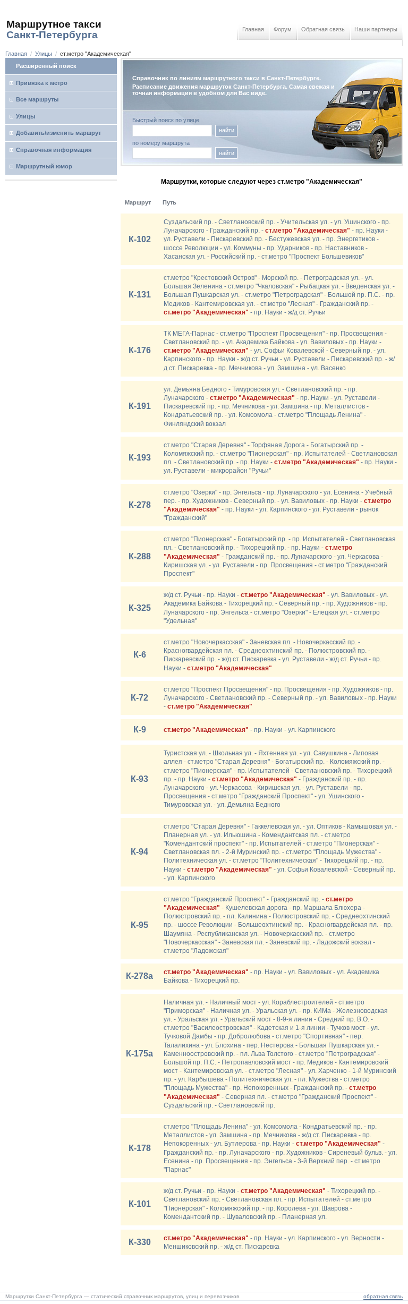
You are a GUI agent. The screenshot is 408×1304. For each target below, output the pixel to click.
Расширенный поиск (46, 66)
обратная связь (383, 1296)
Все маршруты (37, 99)
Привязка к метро (41, 83)
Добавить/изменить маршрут (58, 133)
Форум (283, 29)
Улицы (43, 53)
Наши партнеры (375, 29)
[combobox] (172, 153)
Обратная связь (323, 29)
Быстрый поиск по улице (165, 120)
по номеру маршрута (161, 143)
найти (226, 130)
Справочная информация (53, 150)
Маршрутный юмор (44, 166)
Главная (253, 29)
